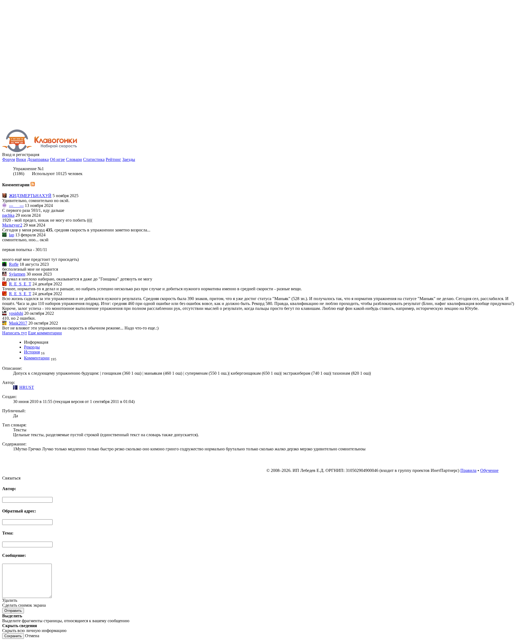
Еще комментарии (45, 333)
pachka (8, 215)
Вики (21, 159)
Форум (8, 159)
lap (11, 235)
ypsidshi (16, 313)
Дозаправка (38, 159)
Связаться (11, 478)
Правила (468, 470)
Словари (74, 159)
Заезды (128, 159)
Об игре (57, 159)
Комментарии (37, 358)
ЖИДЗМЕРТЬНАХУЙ (30, 195)
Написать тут (14, 333)
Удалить (9, 600)
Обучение (489, 470)
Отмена (32, 635)
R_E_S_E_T (20, 284)
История (32, 352)
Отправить (13, 611)
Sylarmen (17, 274)
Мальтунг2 (12, 225)
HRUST (26, 387)
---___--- (16, 205)
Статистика (94, 159)
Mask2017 (18, 323)
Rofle (14, 264)
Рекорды (32, 347)
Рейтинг (113, 159)
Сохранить (13, 636)
